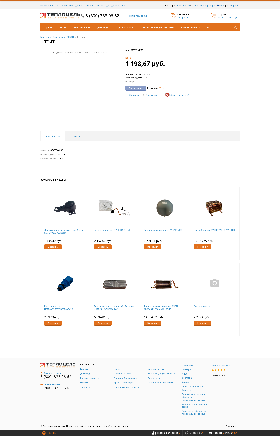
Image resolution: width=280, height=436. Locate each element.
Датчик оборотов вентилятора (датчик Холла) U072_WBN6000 (64, 231)
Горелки (48, 27)
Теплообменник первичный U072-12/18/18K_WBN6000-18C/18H (161, 308)
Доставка (80, 5)
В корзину (53, 246)
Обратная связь (52, 384)
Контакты (127, 5)
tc (239, 426)
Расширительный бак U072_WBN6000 (163, 229)
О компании (46, 5)
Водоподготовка (124, 27)
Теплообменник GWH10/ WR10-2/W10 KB (214, 229)
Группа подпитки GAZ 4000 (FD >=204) (113, 229)
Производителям (64, 5)
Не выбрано (183, 5)
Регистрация (233, 5)
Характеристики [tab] (52, 136)
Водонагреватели (190, 27)
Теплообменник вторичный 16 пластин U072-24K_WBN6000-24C (114, 308)
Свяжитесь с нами (138, 15)
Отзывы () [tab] (75, 136)
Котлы (63, 27)
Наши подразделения (108, 5)
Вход (221, 5)
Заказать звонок (52, 373)
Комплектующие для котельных (157, 27)
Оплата (91, 5)
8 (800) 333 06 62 (102, 15)
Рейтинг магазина (221, 365)
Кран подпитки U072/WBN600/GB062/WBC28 (58, 308)
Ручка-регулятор (202, 306)
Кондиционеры (82, 27)
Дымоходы (102, 27)
